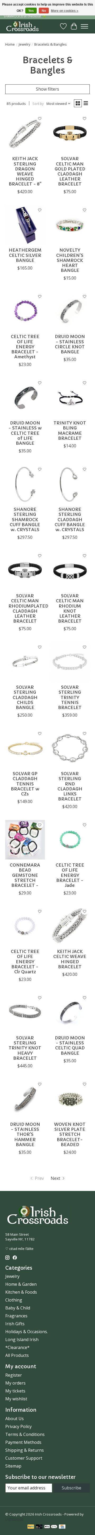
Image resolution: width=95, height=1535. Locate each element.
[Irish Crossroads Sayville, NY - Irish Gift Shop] (22, 26)
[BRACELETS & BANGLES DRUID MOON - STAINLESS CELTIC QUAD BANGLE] (70, 1012)
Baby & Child (17, 1308)
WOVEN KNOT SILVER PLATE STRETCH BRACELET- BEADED (70, 1134)
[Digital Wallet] (50, 1527)
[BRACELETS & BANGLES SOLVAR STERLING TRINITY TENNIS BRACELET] (70, 662)
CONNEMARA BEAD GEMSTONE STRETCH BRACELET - (25, 875)
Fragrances (16, 1316)
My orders (15, 1383)
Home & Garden (21, 1284)
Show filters (47, 89)
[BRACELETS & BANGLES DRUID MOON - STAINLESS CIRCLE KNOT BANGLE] (70, 311)
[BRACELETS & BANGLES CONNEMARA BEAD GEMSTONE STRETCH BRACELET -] (25, 839)
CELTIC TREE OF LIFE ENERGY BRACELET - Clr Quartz (25, 961)
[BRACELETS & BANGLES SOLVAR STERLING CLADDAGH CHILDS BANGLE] (25, 662)
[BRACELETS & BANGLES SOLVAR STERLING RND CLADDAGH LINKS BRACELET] (70, 748)
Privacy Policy (18, 1426)
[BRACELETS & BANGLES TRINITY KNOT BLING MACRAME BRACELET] (70, 397)
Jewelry (24, 44)
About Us (14, 1418)
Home (10, 44)
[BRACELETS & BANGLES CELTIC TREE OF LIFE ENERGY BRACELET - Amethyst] (25, 311)
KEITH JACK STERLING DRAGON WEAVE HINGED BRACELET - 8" (25, 171)
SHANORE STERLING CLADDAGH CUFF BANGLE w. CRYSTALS (70, 519)
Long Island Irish (22, 1339)
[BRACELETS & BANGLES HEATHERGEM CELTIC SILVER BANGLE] (25, 225)
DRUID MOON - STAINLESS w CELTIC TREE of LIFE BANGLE (25, 433)
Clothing (13, 1300)
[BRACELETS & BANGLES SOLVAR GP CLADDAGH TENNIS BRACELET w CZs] (25, 748)
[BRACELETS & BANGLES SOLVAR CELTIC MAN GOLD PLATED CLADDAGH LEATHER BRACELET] (70, 133)
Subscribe (71, 1488)
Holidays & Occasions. (26, 1331)
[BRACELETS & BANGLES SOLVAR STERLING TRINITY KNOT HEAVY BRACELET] (25, 1012)
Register (13, 1375)
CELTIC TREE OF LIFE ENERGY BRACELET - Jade (70, 875)
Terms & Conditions (25, 1434)
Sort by (38, 103)
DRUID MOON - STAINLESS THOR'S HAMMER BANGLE (25, 1134)
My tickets (15, 1391)
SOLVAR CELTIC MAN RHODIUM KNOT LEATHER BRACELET (70, 608)
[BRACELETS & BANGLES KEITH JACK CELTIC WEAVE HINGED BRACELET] (70, 926)
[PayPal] (30, 1527)
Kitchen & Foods (21, 1292)
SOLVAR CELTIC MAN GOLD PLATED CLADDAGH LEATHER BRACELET (70, 171)
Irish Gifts (15, 1324)
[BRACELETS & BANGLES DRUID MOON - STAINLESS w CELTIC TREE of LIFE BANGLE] (25, 397)
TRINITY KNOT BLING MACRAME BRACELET (70, 430)
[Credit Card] (62, 1527)
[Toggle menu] (84, 26)
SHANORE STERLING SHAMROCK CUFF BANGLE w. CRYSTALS (25, 519)
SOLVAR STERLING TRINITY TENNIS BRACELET (70, 697)
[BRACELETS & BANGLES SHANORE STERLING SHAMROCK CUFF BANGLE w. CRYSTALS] (25, 484)
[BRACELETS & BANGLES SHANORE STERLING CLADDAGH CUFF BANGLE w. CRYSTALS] (70, 484)
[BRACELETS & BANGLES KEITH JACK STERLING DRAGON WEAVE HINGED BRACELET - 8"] (25, 133)
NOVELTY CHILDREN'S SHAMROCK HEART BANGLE (69, 260)
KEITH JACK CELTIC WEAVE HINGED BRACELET (69, 959)
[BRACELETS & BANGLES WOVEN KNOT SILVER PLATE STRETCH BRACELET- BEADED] (70, 1099)
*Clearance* (17, 1347)
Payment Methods (23, 1442)
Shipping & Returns (24, 1450)
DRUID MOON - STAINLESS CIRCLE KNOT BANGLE (70, 344)
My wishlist (16, 1399)
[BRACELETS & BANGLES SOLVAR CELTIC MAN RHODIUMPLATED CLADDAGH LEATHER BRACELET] (25, 570)
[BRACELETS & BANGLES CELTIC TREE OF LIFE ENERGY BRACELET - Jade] (70, 839)
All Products (17, 1355)
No (44, 11)
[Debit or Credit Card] (39, 1527)
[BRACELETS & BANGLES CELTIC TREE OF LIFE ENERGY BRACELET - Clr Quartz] (25, 926)
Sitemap (13, 1466)
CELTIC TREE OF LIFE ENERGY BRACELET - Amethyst (25, 346)
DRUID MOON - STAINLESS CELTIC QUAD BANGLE (70, 1045)
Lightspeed (14, 1519)
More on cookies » (64, 11)
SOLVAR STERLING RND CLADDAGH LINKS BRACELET (70, 786)
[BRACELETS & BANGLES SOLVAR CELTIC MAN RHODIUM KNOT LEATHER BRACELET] (70, 570)
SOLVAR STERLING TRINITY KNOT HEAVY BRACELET (25, 1048)
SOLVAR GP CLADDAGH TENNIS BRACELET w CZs (25, 783)
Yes (31, 11)
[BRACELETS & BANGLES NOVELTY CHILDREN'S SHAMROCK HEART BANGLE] (70, 225)
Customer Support (23, 1458)
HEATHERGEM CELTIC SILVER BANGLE (25, 255)
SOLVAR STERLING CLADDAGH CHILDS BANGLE (25, 697)
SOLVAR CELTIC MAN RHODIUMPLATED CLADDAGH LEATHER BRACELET (28, 608)
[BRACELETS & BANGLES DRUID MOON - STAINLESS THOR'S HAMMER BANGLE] (25, 1099)
